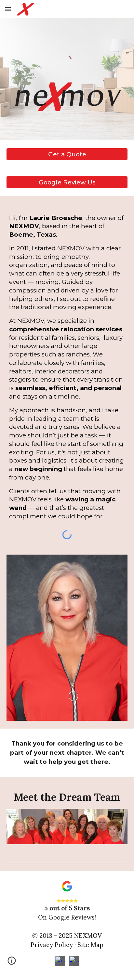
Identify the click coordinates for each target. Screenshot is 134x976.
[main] (67, 367)
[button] (8, 9)
